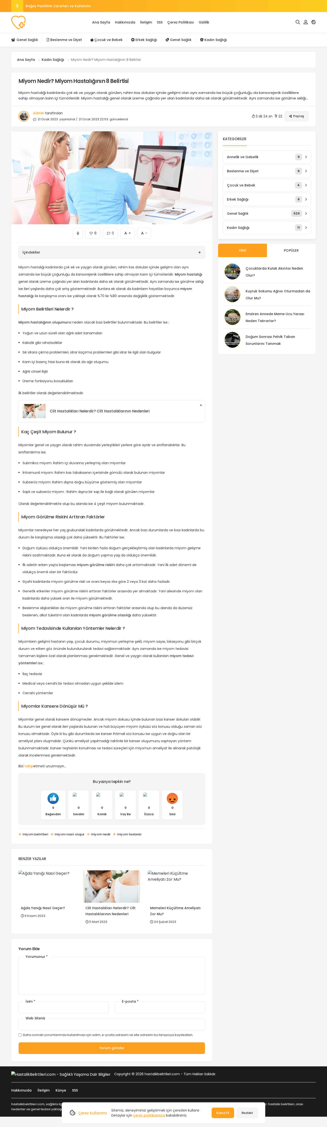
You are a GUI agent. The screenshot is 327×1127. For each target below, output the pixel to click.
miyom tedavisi (128, 834)
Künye (61, 1090)
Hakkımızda (125, 22)
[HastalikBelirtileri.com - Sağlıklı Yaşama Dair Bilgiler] (61, 1074)
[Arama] (298, 22)
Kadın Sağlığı (215, 39)
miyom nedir (100, 834)
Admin (38, 113)
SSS (160, 22)
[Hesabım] (306, 22)
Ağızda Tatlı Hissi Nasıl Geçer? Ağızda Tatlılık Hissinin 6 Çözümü (81, 6)
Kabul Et (222, 1112)
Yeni (242, 250)
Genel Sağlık (27, 39)
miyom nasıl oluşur (69, 834)
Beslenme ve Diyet (65, 39)
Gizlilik (204, 22)
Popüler (291, 250)
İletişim (146, 22)
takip (28, 766)
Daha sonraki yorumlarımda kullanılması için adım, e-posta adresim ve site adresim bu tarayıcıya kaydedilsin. (108, 1035)
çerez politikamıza (149, 1115)
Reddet (247, 1112)
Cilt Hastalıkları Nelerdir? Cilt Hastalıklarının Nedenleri (100, 411)
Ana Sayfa (101, 22)
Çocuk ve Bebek (108, 39)
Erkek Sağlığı (146, 39)
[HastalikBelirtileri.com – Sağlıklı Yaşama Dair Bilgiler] (18, 22)
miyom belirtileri (35, 834)
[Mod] (313, 22)
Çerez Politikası (180, 22)
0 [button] (110, 232)
